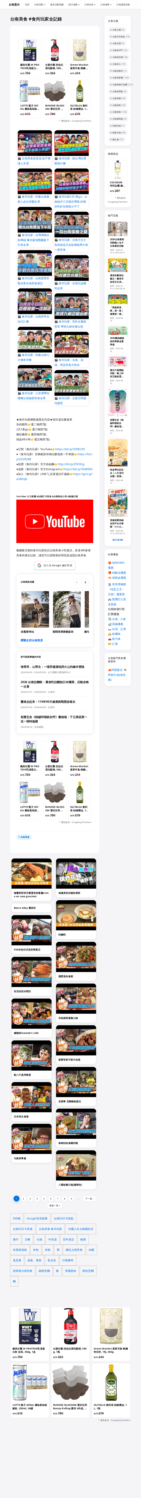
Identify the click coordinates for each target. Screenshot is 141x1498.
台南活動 (39, 4)
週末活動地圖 (57, 4)
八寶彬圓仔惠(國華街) (70, 1184)
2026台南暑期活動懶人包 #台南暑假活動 (117, 242)
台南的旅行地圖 (119, 84)
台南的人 (116, 64)
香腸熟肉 (70, 1271)
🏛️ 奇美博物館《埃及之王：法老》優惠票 (117, 589)
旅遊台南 (116, 132)
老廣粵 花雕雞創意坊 (69, 1101)
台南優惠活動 (123, 4)
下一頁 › (89, 1198)
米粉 (36, 1250)
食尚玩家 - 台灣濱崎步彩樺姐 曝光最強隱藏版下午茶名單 (33, 240)
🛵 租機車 (114, 634)
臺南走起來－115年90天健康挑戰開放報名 (48, 702)
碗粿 (83, 1239)
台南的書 (116, 98)
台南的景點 (117, 91)
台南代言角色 (118, 36)
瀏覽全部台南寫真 (32, 640)
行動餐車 (67, 1260)
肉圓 (91, 1250)
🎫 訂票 (113, 644)
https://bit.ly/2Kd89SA (78, 469)
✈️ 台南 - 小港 (117, 619)
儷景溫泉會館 (65, 976)
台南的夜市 (117, 70)
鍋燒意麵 (44, 1271)
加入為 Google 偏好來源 (58, 565)
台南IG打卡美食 (23, 1229)
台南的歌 (116, 105)
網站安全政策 (97, 1472)
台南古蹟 (116, 43)
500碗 (16, 1218)
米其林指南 (20, 1250)
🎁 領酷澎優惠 (117, 573)
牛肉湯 (52, 1239)
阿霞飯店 (117, 670)
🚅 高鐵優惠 (115, 624)
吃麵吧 (62, 934)
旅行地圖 (73, 4)
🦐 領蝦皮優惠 (117, 578)
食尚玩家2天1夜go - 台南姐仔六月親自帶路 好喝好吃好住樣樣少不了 (71, 201)
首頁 (27, 4)
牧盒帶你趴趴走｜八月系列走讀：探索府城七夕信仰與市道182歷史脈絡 (117, 477)
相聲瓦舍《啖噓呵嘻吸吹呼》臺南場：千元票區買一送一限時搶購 (117, 426)
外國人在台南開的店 (80, 1229)
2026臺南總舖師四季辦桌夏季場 (117, 341)
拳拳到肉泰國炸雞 (68, 1143)
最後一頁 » (54, 1205)
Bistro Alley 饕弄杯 (25, 907)
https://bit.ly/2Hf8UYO (70, 449)
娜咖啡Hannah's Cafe (26, 1033)
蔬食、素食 (34, 1260)
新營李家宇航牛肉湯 (69, 1059)
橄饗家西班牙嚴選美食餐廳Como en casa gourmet (31, 894)
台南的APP (117, 50)
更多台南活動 (117, 540)
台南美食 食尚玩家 (50, 1229)
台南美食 (89, 4)
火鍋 (39, 1239)
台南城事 (105, 4)
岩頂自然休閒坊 (22, 991)
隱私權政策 (64, 1472)
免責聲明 (81, 1472)
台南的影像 (117, 77)
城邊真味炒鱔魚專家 (69, 892)
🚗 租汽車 (114, 639)
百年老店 (68, 1239)
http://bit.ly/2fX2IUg (71, 464)
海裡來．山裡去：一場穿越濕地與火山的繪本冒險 (52, 667)
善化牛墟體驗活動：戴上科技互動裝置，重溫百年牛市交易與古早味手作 (117, 378)
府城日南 (116, 125)
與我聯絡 (48, 1472)
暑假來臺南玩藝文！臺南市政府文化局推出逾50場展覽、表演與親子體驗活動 (117, 283)
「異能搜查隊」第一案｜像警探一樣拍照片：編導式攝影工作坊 (117, 314)
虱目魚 (52, 1260)
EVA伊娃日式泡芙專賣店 (27, 949)
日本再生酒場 (21, 1116)
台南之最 (116, 29)
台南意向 (14, 4)
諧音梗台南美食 (22, 1271)
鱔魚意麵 (88, 1271)
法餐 (27, 1239)
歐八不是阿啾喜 (22, 1074)
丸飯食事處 (20, 1158)
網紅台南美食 (74, 1250)
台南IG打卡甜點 (64, 1218)
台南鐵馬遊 (117, 118)
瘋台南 (115, 139)
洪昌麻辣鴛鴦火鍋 (68, 1018)
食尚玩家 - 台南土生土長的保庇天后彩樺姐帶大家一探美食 (71, 245)
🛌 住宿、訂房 (117, 629)
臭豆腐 (17, 1260)
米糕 (47, 1250)
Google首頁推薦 (37, 1218)
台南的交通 (117, 57)
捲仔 (15, 1239)
